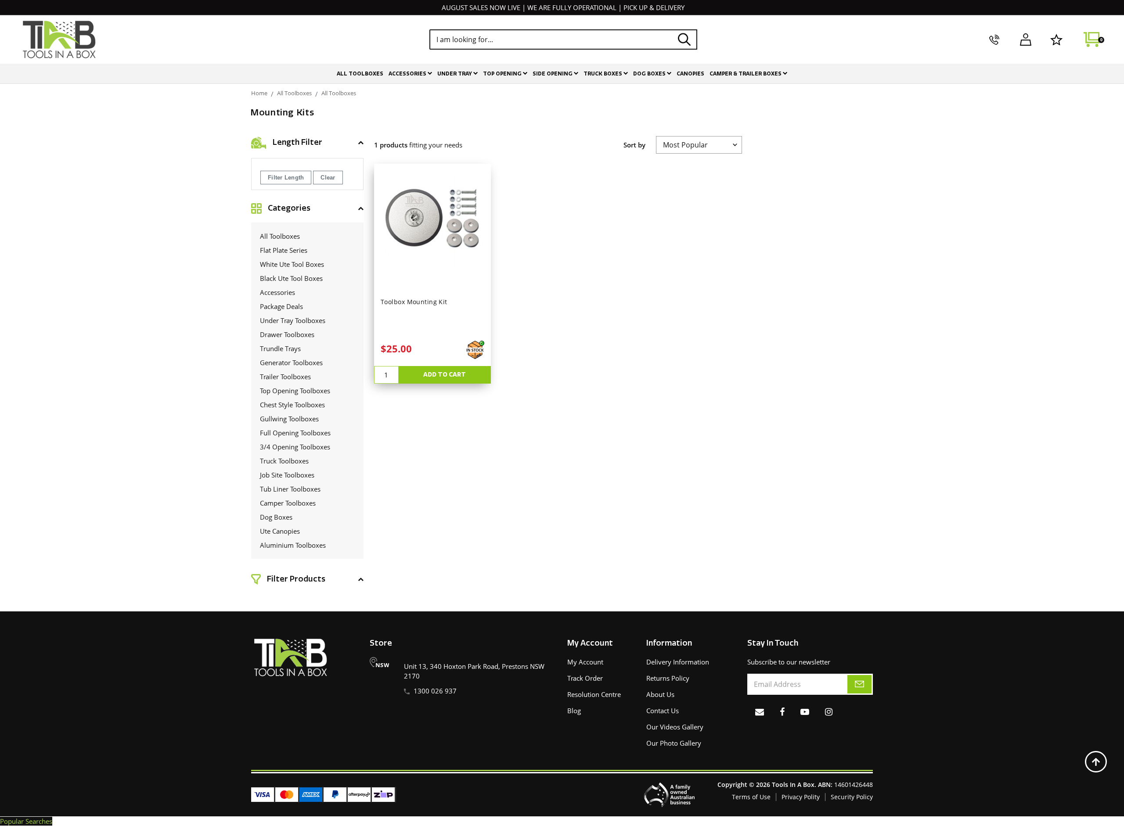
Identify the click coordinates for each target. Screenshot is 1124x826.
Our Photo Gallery (673, 743)
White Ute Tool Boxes (292, 264)
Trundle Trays (280, 348)
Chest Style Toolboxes (292, 404)
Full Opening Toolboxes (295, 432)
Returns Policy (667, 678)
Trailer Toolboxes (285, 376)
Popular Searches (26, 821)
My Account (585, 661)
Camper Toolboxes (288, 503)
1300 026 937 (435, 690)
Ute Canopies (280, 531)
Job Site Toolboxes (287, 474)
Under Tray (455, 74)
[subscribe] (859, 684)
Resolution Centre (594, 694)
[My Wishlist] (1056, 39)
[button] (307, 142)
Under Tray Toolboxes (292, 320)
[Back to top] (1096, 762)
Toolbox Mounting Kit (414, 302)
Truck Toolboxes (284, 460)
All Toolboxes (360, 74)
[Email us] (759, 712)
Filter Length (286, 177)
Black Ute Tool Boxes (291, 278)
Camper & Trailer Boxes (746, 74)
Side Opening (553, 74)
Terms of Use (751, 797)
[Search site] (684, 39)
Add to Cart (444, 374)
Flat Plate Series (283, 250)
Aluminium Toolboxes (293, 545)
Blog (574, 710)
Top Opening (503, 74)
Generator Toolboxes (291, 362)
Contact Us (662, 710)
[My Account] (1025, 39)
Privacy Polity (801, 797)
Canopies (690, 74)
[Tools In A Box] (59, 39)
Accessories (408, 74)
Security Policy (852, 797)
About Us (660, 694)
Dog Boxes (650, 74)
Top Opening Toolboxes (295, 390)
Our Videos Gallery (674, 726)
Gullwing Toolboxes (289, 418)
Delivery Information (677, 661)
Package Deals (281, 306)
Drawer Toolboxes (287, 334)
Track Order (585, 678)
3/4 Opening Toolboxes (295, 446)
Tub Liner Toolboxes (290, 489)
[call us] (994, 39)
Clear (328, 177)
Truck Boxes (603, 74)
